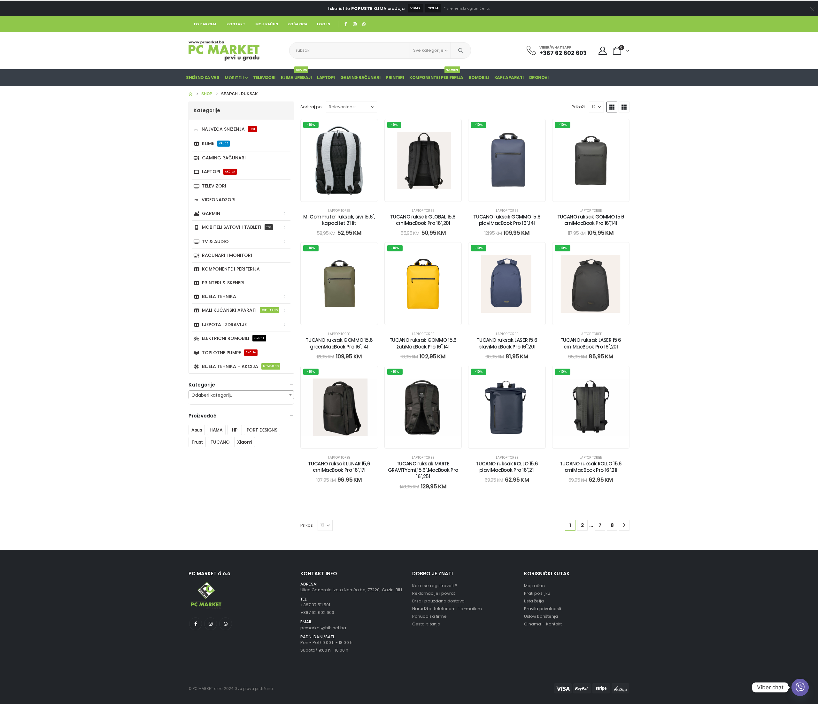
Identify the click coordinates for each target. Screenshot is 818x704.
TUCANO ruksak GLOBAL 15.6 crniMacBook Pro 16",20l (423, 219)
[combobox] (241, 394)
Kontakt (236, 24)
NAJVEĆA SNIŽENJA (228, 129)
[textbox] (241, 395)
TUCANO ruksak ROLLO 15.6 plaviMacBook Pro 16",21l (507, 466)
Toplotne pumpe (229, 352)
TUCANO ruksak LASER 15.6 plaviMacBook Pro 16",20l (506, 343)
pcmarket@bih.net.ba (323, 628)
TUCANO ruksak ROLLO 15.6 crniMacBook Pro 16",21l (591, 466)
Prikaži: (579, 107)
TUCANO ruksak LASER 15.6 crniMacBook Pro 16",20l (590, 343)
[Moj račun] (603, 51)
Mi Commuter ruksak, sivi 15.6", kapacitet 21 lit (339, 219)
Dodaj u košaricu (344, 195)
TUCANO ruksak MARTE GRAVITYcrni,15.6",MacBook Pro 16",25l (423, 470)
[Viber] (800, 687)
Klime (215, 143)
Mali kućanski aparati (240, 310)
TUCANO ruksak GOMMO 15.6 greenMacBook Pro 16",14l (339, 343)
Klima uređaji (296, 74)
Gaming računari (224, 158)
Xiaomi (244, 442)
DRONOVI (539, 77)
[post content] (339, 160)
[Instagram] (355, 24)
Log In (323, 24)
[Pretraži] (461, 50)
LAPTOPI (326, 77)
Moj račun (266, 24)
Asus (196, 430)
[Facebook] (346, 24)
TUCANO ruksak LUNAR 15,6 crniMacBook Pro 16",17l (339, 466)
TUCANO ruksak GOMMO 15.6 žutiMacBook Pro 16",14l (423, 343)
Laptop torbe (339, 210)
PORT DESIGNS (262, 430)
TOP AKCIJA (205, 24)
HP (234, 430)
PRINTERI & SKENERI (223, 282)
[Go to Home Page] (190, 94)
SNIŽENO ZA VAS (202, 77)
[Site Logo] (224, 51)
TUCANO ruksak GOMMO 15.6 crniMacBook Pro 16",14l (590, 219)
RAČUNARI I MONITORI (227, 255)
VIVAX (415, 8)
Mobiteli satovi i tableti (236, 227)
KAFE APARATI (509, 77)
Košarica (297, 24)
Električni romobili (233, 338)
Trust (197, 442)
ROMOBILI (479, 77)
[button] (611, 107)
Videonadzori (218, 199)
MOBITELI (234, 78)
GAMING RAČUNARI (360, 77)
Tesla (433, 8)
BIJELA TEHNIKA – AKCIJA (240, 366)
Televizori (264, 77)
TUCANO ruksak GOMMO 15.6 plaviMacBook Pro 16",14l (506, 219)
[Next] (624, 525)
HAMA (216, 430)
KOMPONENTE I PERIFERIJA (436, 74)
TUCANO (220, 442)
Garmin (211, 213)
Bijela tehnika (219, 296)
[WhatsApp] (364, 24)
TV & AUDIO (215, 241)
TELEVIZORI (214, 186)
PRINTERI (395, 77)
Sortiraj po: (311, 107)
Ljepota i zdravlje (224, 324)
